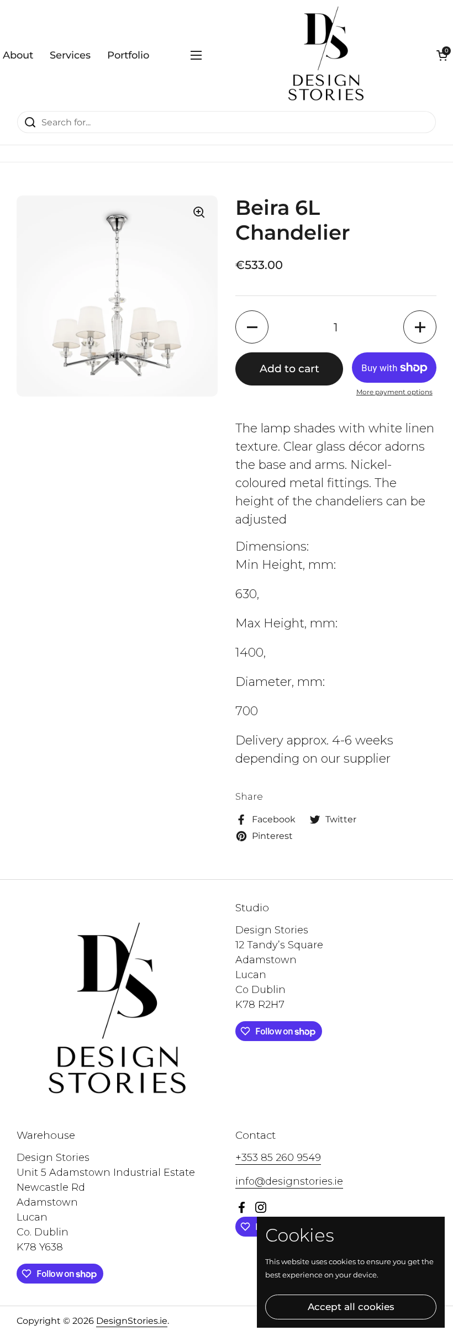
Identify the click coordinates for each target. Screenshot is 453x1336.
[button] (442, 55)
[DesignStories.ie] (326, 55)
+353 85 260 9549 (278, 1158)
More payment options (394, 392)
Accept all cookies (351, 1306)
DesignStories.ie (131, 1321)
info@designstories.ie (289, 1181)
